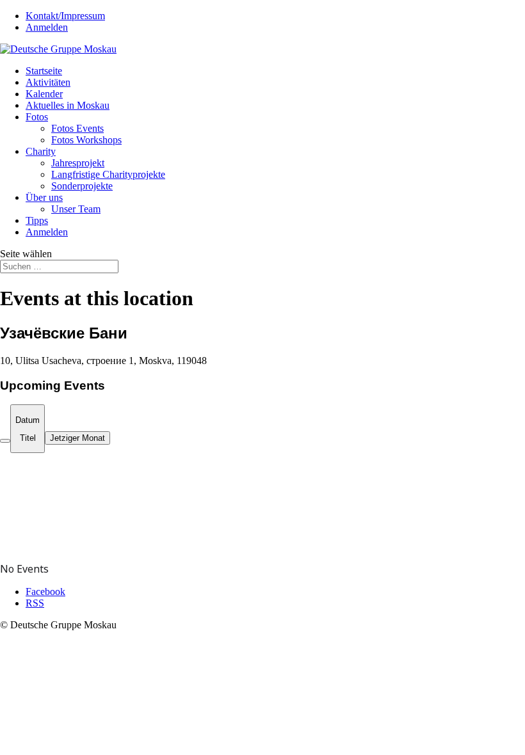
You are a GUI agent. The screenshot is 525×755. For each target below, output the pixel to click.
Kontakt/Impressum (65, 15)
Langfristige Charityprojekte (108, 174)
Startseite (44, 70)
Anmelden (47, 27)
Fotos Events (77, 128)
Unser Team (76, 208)
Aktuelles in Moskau (67, 105)
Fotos (37, 116)
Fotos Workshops (86, 139)
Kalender (44, 93)
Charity (41, 151)
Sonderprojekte (82, 185)
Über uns (44, 197)
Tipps (37, 220)
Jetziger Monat (77, 438)
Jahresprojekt (77, 162)
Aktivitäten (48, 82)
